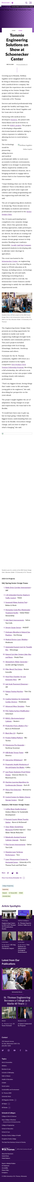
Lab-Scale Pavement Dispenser (16, 684)
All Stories (4, 1107)
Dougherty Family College (9, 1139)
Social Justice (5, 1086)
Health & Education (7, 1079)
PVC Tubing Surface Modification (17, 711)
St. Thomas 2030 (6, 1093)
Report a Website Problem (8, 1163)
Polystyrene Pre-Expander (14, 745)
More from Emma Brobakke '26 (12, 878)
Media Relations (6, 1158)
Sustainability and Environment (10, 1089)
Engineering (5, 889)
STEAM (20, 30)
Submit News (5, 1156)
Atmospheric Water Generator (16, 662)
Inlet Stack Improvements (14, 620)
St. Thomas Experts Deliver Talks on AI (24, 924)
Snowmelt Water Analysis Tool (16, 602)
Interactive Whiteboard (13, 760)
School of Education (7, 1128)
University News (6, 896)
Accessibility (5, 1168)
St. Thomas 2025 (13, 892)
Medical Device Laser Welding (16, 639)
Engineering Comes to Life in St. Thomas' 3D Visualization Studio (9, 926)
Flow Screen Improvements (15, 844)
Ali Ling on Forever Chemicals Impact (9, 946)
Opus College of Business (11, 1121)
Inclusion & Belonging (8, 1072)
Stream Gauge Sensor (13, 627)
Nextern (14, 120)
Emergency (5, 1172)
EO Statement (5, 1165)
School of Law (6, 1132)
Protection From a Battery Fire (16, 726)
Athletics (4, 1065)
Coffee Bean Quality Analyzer (16, 809)
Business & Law (6, 1069)
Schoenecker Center (10, 261)
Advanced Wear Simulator (14, 706)
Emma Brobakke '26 (22, 64)
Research (5, 892)
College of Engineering (8, 885)
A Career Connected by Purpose (25, 1024)
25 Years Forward (8, 1024)
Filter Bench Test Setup (13, 669)
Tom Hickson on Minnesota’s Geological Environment (23, 948)
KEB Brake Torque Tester (14, 753)
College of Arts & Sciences (9, 1116)
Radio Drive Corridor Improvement (18, 587)
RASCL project (15, 125)
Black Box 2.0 (10, 733)
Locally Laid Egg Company (21, 245)
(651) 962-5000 (6, 1046)
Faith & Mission (6, 1076)
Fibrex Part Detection (13, 790)
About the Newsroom (7, 1153)
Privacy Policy (5, 1170)
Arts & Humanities (7, 1062)
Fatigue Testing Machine (14, 691)
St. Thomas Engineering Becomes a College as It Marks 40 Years (17, 1000)
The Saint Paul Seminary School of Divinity (14, 1142)
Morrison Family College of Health (11, 1135)
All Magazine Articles (8, 1100)
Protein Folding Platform (14, 738)
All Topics (4, 1103)
